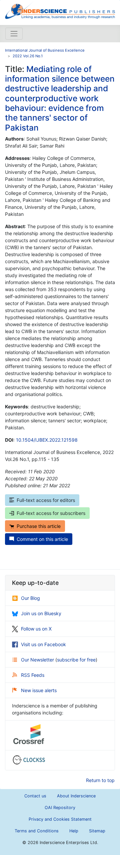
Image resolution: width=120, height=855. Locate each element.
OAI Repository (60, 807)
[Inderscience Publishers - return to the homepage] (60, 10)
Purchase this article (39, 526)
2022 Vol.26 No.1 (28, 56)
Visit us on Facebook (43, 644)
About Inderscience (76, 795)
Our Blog (30, 598)
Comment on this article (42, 539)
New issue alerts (39, 690)
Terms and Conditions (37, 830)
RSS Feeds (32, 675)
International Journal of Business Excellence (45, 50)
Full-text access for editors (46, 500)
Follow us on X (36, 629)
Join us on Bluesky (41, 613)
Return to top (100, 780)
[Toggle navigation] (14, 34)
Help (73, 830)
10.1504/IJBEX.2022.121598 (47, 440)
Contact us (35, 795)
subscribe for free (76, 659)
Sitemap (97, 830)
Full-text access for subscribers (51, 513)
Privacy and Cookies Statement (60, 819)
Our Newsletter (38, 659)
